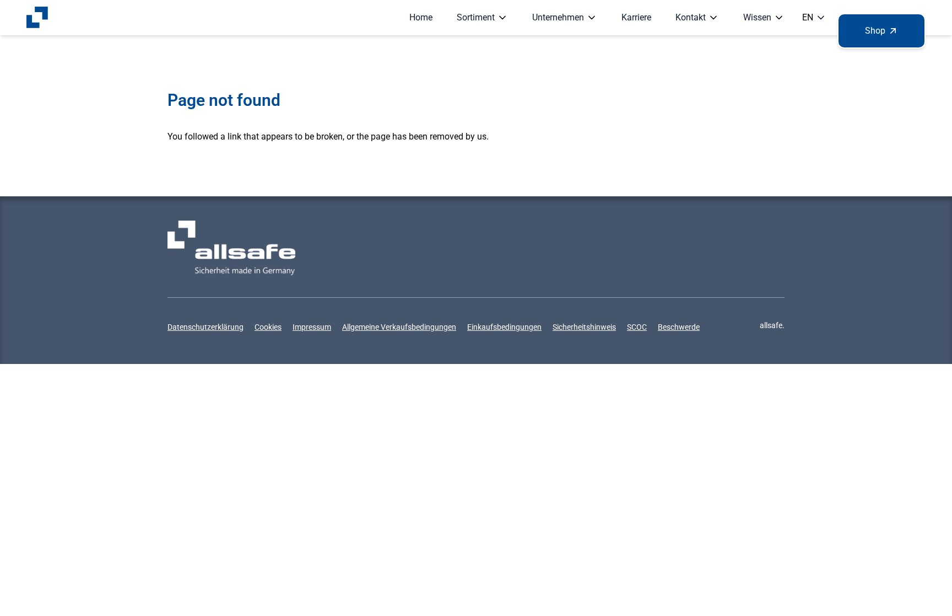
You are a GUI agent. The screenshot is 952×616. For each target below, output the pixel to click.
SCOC (637, 327)
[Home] (37, 18)
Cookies (268, 327)
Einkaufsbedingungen (504, 327)
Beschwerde (679, 327)
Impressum (312, 327)
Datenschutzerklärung (205, 327)
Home (420, 17)
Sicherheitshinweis (584, 327)
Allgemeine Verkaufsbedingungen (399, 327)
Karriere (636, 17)
